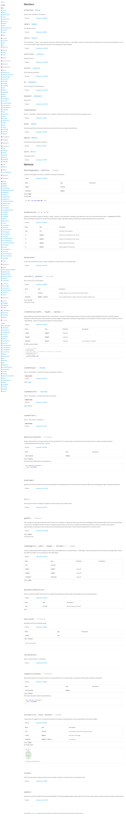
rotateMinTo (6, 249)
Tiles (4, 261)
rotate (5, 247)
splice (4, 127)
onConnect (6, 288)
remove (5, 118)
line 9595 (44, 160)
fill (4, 358)
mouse (5, 371)
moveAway (6, 99)
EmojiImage (6, 325)
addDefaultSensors (8, 190)
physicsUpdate (7, 276)
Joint (4, 164)
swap (4, 294)
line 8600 (44, 284)
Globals (3, 323)
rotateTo (5, 251)
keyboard (5, 365)
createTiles (6, 352)
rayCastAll (6, 280)
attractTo (6, 79)
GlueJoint (5, 64)
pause (4, 23)
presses (5, 157)
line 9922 (44, 132)
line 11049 (45, 488)
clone (4, 10)
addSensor (6, 192)
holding (5, 150)
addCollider (6, 188)
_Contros (5, 283)
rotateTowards (7, 254)
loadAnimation (7, 367)
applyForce (6, 72)
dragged (5, 303)
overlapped (6, 105)
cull (4, 88)
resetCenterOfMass (8, 243)
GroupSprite (6, 137)
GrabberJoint (6, 67)
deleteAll (5, 92)
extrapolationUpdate (9, 269)
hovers (5, 317)
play (4, 25)
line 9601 (44, 32)
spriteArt (5, 384)
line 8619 (44, 178)
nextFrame (6, 19)
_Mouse (5, 301)
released (5, 161)
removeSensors (7, 240)
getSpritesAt (6, 274)
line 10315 (45, 90)
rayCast (5, 278)
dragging (5, 305)
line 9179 (44, 663)
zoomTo (5, 47)
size (4, 125)
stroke (5, 387)
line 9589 (44, 18)
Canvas (5, 50)
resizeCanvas (6, 380)
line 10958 (45, 530)
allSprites (6, 328)
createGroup (6, 347)
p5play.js (38, 18)
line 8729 (44, 402)
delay (4, 354)
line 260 (44, 146)
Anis (4, 35)
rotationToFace (7, 256)
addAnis (5, 186)
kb (3, 363)
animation (6, 330)
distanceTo (6, 221)
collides (5, 83)
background (6, 332)
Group (4, 70)
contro (5, 338)
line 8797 (44, 222)
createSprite (6, 349)
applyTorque (6, 77)
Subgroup (5, 140)
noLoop (5, 21)
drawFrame (6, 356)
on (3, 45)
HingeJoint (6, 143)
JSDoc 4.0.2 (34, 813)
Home (2, 2)
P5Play (4, 170)
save (4, 54)
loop (4, 17)
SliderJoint (6, 178)
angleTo (5, 194)
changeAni (6, 208)
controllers (6, 341)
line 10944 (45, 48)
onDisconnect (7, 290)
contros (5, 343)
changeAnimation (8, 210)
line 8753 (44, 118)
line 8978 (44, 324)
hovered (5, 313)
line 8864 (44, 627)
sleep (4, 382)
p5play (5, 373)
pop (4, 112)
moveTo (5, 40)
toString (5, 129)
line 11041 (45, 800)
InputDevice (6, 146)
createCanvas (7, 345)
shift (4, 123)
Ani (4, 8)
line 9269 (44, 556)
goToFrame (6, 14)
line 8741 (44, 378)
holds (4, 153)
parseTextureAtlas (8, 376)
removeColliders (8, 238)
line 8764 (44, 598)
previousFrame (7, 28)
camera (5, 334)
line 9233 (44, 507)
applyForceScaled (8, 74)
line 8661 (44, 723)
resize (4, 52)
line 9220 (44, 265)
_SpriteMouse (6, 310)
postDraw (6, 114)
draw (4, 12)
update (5, 133)
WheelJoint (6, 264)
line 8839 (44, 682)
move (4, 96)
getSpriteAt (6, 272)
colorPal (5, 336)
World (4, 267)
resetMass (6, 245)
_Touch (5, 320)
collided (5, 81)
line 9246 (44, 781)
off (3, 43)
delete (5, 90)
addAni (5, 184)
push (4, 116)
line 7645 (44, 426)
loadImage (6, 369)
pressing (5, 159)
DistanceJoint (6, 61)
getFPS (5, 360)
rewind (5, 30)
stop (4, 32)
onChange (6, 286)
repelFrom (6, 120)
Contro (5, 58)
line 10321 (45, 104)
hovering (5, 315)
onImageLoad (7, 172)
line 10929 (45, 76)
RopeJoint (5, 175)
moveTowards (7, 103)
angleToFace (6, 197)
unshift (5, 131)
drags (4, 307)
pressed (5, 155)
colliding (5, 85)
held (4, 148)
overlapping (6, 107)
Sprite (4, 181)
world (4, 391)
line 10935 (45, 62)
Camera (5, 38)
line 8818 (44, 447)
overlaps (5, 109)
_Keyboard (5, 297)
